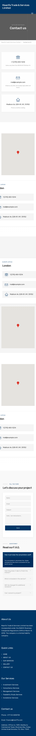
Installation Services (10, 698)
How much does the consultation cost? (18, 555)
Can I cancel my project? (13, 593)
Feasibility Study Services (12, 694)
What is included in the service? (15, 579)
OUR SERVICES (8, 661)
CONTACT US (8, 667)
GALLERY (6, 664)
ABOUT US (7, 657)
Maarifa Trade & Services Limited (15, 6)
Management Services (11, 691)
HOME (5, 654)
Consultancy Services (11, 688)
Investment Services (10, 685)
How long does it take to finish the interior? (16, 571)
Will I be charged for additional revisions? (15, 586)
